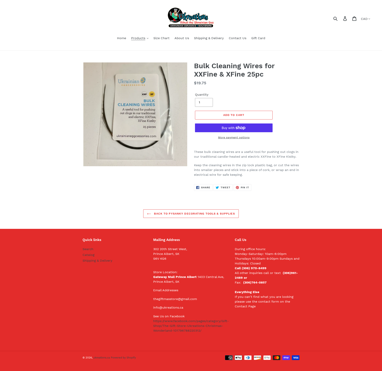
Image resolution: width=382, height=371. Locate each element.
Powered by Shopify (123, 357)
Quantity (202, 94)
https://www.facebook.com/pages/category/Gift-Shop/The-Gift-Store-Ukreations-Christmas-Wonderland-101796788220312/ (191, 325)
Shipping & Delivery (97, 260)
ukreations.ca (101, 357)
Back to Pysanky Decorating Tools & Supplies (194, 213)
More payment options (233, 137)
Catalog (89, 255)
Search (88, 249)
